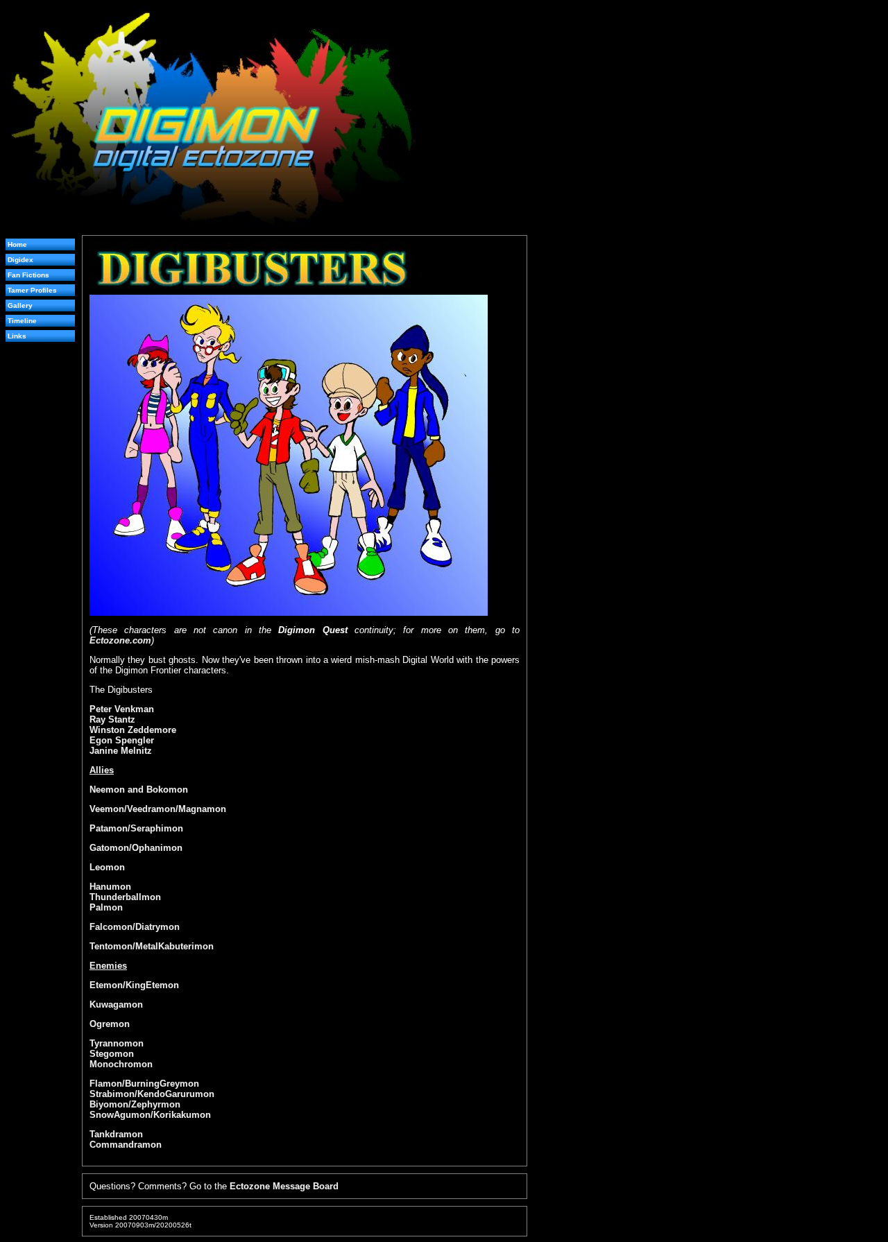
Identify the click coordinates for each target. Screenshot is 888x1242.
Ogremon (109, 1024)
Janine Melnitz (120, 750)
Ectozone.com (120, 640)
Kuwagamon (116, 1004)
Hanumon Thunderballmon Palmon (125, 897)
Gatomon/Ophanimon (135, 848)
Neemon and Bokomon (138, 789)
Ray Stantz (112, 719)
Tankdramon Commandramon (125, 1139)
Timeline (22, 321)
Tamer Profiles (32, 290)
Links (17, 336)
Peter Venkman (121, 709)
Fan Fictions (28, 275)
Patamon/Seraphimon (136, 828)
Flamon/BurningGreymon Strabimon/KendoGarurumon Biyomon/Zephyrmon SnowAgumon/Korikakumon (151, 1099)
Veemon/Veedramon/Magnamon (157, 809)
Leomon (107, 867)
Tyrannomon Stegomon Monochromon (121, 1053)
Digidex (20, 260)
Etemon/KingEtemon (134, 985)
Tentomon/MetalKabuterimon (151, 946)
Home (17, 244)
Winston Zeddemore (132, 730)
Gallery (20, 305)
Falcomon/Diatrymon (134, 927)
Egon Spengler (121, 740)
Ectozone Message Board (284, 1186)
